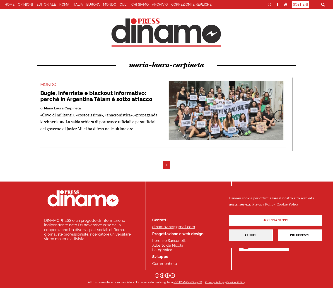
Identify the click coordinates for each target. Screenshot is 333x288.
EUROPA (93, 4)
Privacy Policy (214, 282)
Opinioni (25, 4)
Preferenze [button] (300, 235)
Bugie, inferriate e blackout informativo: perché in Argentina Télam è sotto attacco (96, 96)
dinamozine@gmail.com (173, 226)
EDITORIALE (46, 4)
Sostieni (300, 4)
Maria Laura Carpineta (62, 108)
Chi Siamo (140, 4)
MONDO (109, 4)
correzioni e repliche (191, 4)
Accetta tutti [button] (275, 220)
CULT (124, 4)
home (9, 4)
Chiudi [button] (250, 235)
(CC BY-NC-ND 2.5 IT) (188, 282)
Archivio (160, 4)
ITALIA (78, 4)
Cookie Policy (235, 282)
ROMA (64, 4)
